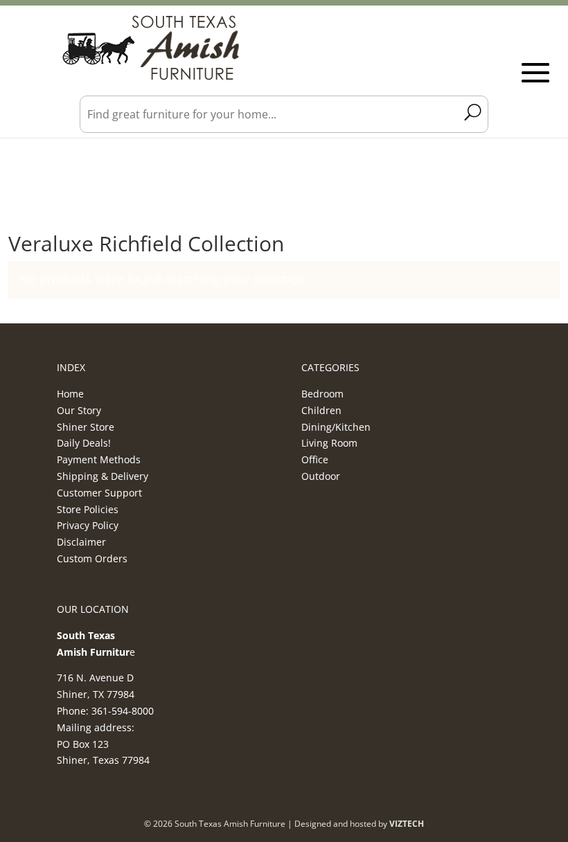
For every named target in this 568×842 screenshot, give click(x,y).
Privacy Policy (87, 525)
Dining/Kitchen (336, 426)
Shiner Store (85, 426)
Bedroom (322, 393)
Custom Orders (92, 558)
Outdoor (320, 476)
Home (70, 393)
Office (314, 459)
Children (321, 410)
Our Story (79, 410)
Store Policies (87, 509)
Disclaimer (81, 541)
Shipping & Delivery (102, 476)
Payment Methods (99, 459)
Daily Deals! (84, 442)
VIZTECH (406, 824)
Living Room (329, 442)
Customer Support (99, 492)
